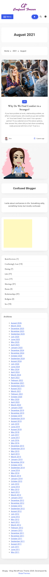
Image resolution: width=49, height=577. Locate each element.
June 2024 (15, 367)
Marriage (8, 284)
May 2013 (15, 489)
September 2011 (18, 541)
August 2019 (16, 421)
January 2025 (17, 348)
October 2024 (16, 356)
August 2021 (16, 389)
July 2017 (15, 435)
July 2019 (15, 424)
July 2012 (15, 514)
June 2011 (15, 549)
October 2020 (16, 397)
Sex (6, 304)
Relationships (10, 294)
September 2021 (18, 386)
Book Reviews (10, 259)
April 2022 (15, 378)
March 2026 (16, 326)
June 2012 (15, 517)
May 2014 (15, 473)
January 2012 (17, 530)
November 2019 (17, 413)
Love (7, 279)
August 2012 (16, 511)
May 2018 (15, 432)
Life (24, 101)
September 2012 (18, 509)
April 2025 (15, 345)
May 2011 (15, 552)
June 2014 (15, 470)
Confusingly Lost (12, 264)
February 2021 (17, 394)
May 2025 (15, 342)
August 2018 (16, 429)
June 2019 (15, 427)
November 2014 (17, 462)
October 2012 (16, 506)
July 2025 (15, 337)
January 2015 (17, 459)
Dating (7, 269)
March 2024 (16, 375)
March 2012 (16, 525)
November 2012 (17, 503)
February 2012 (17, 528)
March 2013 (16, 495)
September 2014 (18, 468)
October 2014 (16, 465)
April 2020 (15, 402)
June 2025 (15, 339)
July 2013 (15, 484)
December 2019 (17, 410)
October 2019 (16, 416)
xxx (10, 138)
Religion (8, 299)
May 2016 (15, 443)
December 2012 (17, 500)
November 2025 (17, 331)
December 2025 (17, 328)
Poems (7, 289)
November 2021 (17, 383)
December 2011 (17, 533)
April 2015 (15, 454)
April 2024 (15, 372)
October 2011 (16, 539)
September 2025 (18, 334)
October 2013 (16, 481)
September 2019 (18, 419)
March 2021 (16, 391)
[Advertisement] (18, 233)
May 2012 (15, 519)
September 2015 (18, 449)
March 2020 (16, 405)
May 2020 (15, 399)
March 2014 (16, 476)
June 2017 (15, 438)
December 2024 (17, 350)
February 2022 (17, 380)
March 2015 (16, 457)
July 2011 (15, 547)
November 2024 (17, 353)
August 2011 (16, 544)
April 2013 (15, 492)
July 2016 (15, 440)
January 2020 (17, 408)
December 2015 (17, 446)
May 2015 (15, 451)
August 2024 (16, 361)
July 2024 (15, 364)
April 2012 (15, 522)
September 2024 (18, 358)
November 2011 (17, 536)
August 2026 (16, 323)
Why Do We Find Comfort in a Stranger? (24, 107)
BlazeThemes (24, 573)
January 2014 (17, 479)
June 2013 (15, 487)
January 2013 (17, 498)
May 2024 (15, 369)
